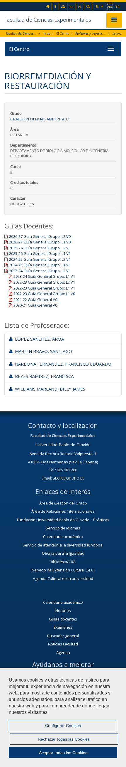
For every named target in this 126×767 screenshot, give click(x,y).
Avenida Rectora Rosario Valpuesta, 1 (63, 453)
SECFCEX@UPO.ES (69, 478)
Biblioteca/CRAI (63, 561)
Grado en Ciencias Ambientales (40, 119)
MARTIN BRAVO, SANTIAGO (42, 351)
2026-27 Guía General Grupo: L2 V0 (40, 236)
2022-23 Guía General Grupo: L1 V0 (44, 293)
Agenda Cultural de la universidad (63, 578)
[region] (63, 717)
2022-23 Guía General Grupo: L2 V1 (44, 282)
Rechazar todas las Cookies (64, 739)
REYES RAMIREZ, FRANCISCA (43, 376)
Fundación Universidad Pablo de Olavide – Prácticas (63, 519)
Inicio (46, 33)
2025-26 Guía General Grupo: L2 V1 (40, 247)
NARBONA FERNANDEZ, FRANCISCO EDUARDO (62, 364)
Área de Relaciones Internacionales (63, 511)
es (110, 6)
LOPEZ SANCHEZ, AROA (38, 339)
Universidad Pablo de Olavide (63, 445)
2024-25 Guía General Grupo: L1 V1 (40, 265)
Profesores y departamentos (90, 33)
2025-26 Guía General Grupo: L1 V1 (40, 253)
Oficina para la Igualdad (63, 553)
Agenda (63, 652)
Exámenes (63, 627)
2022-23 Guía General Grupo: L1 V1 (44, 288)
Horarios (63, 610)
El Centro (62, 33)
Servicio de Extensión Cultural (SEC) (63, 570)
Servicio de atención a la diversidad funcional (63, 545)
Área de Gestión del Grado (63, 503)
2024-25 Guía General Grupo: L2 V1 (40, 259)
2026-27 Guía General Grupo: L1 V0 (40, 242)
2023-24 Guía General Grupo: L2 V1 (40, 270)
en (117, 6)
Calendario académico (63, 536)
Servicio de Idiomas (63, 528)
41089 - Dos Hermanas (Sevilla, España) (63, 462)
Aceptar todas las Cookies (63, 752)
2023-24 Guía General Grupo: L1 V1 (44, 276)
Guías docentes (63, 619)
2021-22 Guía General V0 (35, 299)
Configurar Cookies (63, 725)
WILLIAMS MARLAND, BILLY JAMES (49, 389)
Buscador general (63, 635)
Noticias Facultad (63, 644)
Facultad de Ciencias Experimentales (47, 19)
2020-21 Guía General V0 (35, 305)
